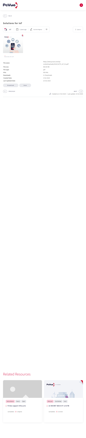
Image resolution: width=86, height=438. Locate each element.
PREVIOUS (12, 91)
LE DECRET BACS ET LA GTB (59, 406)
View (25, 85)
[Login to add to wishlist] (46, 29)
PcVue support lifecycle (17, 406)
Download (10, 85)
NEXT (75, 91)
